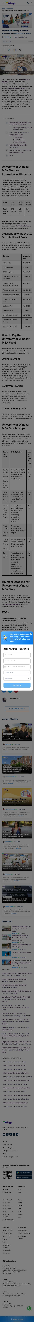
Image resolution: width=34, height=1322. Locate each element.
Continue (16, 685)
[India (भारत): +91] (6, 667)
